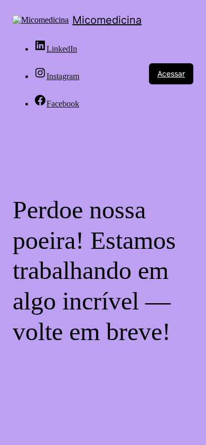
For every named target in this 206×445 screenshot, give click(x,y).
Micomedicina (107, 20)
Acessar (171, 73)
